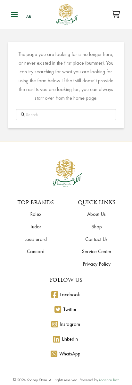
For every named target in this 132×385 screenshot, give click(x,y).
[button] (14, 14)
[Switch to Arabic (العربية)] (28, 16)
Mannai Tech (109, 379)
